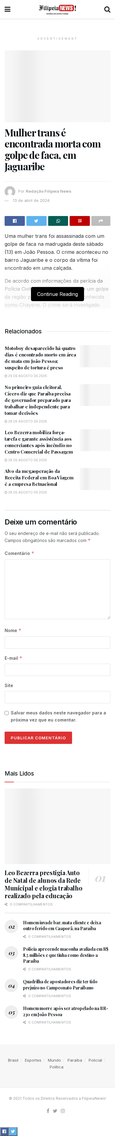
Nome (13, 630)
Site (9, 685)
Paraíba (74, 1060)
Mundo (54, 1060)
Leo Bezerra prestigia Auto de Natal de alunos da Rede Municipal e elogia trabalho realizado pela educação (43, 884)
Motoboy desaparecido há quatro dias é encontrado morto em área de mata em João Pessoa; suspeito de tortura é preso (40, 358)
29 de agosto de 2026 (27, 376)
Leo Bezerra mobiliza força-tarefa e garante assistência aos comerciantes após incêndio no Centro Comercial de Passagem (39, 442)
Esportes (33, 1060)
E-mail (13, 658)
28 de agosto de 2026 (27, 421)
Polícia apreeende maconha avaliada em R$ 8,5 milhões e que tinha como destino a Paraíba (66, 955)
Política (56, 1066)
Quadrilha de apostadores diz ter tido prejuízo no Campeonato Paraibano (60, 985)
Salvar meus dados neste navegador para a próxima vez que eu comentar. (58, 716)
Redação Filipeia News (48, 191)
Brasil (13, 1060)
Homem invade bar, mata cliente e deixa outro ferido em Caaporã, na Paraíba (62, 926)
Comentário (19, 553)
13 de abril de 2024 (31, 200)
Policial (95, 1060)
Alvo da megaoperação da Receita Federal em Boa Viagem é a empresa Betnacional (39, 477)
